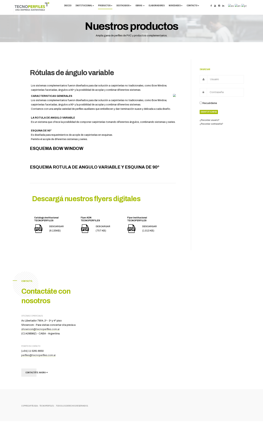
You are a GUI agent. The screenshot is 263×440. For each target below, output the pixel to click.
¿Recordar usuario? (209, 120)
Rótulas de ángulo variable (72, 73)
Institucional (84, 5)
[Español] (230, 5)
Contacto (192, 5)
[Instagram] (219, 6)
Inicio (67, 5)
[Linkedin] (223, 6)
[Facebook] (211, 6)
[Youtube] (215, 6)
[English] (237, 5)
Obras (139, 5)
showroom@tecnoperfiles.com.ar (40, 329)
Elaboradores (157, 5)
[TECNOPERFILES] (31, 8)
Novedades (175, 5)
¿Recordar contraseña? (211, 124)
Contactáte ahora (35, 372)
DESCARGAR (56, 226)
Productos (104, 5)
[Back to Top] (250, 427)
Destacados (123, 5)
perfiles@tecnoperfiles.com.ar (38, 355)
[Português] (243, 5)
